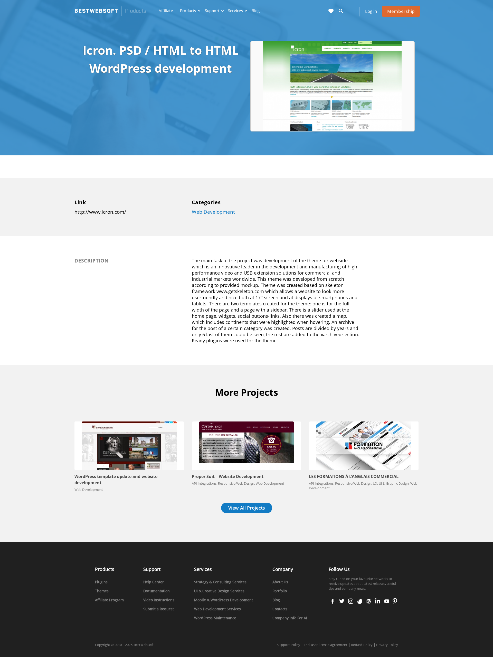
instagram (351, 601)
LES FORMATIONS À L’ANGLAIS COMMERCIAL (354, 476)
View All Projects (246, 508)
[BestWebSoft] (110, 11)
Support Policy (288, 644)
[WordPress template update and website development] (129, 445)
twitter (341, 601)
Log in (371, 11)
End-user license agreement (326, 644)
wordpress (369, 601)
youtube (386, 601)
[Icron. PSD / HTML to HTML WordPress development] (332, 86)
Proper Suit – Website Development (227, 476)
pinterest (395, 601)
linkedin (377, 601)
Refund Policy (362, 644)
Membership (401, 11)
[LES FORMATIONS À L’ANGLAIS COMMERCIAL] (364, 445)
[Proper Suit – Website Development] (246, 445)
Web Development (213, 212)
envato (359, 601)
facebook (333, 601)
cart (352, 11)
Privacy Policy (387, 644)
